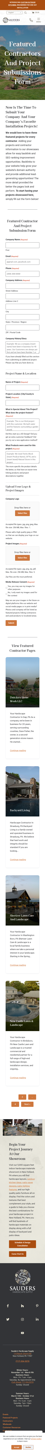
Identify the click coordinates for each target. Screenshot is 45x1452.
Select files (22, 513)
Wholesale (7, 1424)
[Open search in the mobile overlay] (25, 13)
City (7, 311)
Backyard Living (20, 810)
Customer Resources (11, 1427)
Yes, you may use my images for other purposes (21, 588)
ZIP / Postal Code (13, 332)
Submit (11, 623)
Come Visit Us (18, 1254)
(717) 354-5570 (22, 1361)
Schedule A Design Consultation (22, 1244)
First (7, 250)
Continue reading (18, 750)
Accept (16, 1447)
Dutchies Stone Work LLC (19, 699)
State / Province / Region (16, 322)
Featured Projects (10, 1418)
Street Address (12, 291)
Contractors (8, 1421)
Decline (28, 1447)
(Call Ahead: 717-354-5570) (22, 1382)
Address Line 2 (12, 301)
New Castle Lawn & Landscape (21, 1023)
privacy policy (36, 1439)
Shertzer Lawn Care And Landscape (22, 917)
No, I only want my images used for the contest (22, 594)
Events (5, 1414)
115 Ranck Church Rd (22, 1353)
